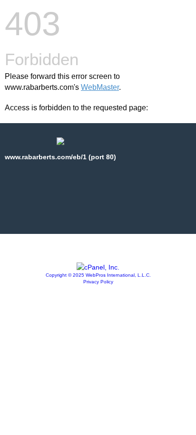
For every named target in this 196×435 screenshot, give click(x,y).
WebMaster (100, 87)
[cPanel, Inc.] (98, 267)
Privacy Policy (98, 281)
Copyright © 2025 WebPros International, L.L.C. (98, 275)
